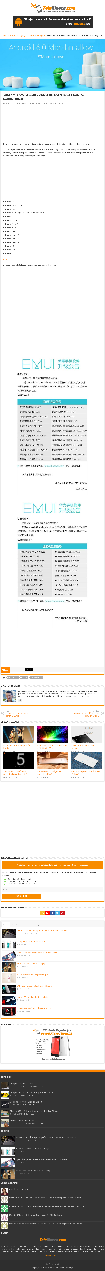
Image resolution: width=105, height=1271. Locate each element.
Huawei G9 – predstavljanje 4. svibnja (32, 997)
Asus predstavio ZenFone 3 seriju (31, 941)
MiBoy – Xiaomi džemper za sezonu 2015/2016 (86, 713)
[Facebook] (52, 913)
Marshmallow (37, 678)
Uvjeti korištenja (66, 1267)
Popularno (16, 925)
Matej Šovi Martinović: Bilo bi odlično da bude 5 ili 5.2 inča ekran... (35, 1215)
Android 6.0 (13, 678)
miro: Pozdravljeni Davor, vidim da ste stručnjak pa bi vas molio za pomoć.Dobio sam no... (46, 1223)
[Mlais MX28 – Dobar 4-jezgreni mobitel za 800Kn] (5, 1113)
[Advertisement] (52, 123)
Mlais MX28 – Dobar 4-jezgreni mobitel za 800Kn (34, 1111)
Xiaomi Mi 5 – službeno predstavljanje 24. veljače (15, 772)
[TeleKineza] (52, 7)
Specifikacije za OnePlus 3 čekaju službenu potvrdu (38, 952)
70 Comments (29, 1105)
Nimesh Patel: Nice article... (20, 1189)
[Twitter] (57, 913)
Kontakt (56, 1255)
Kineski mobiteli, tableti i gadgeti (14, 35)
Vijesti (31, 35)
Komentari (28, 925)
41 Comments (29, 1114)
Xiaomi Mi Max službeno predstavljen (32, 974)
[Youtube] (62, 913)
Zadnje (6, 925)
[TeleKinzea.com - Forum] (53, 21)
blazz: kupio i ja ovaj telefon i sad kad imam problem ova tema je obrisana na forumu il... (45, 1197)
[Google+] (47, 913)
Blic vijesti (41, 35)
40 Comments (38, 1123)
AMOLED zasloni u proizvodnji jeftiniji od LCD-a (52, 746)
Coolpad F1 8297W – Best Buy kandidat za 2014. (33, 1092)
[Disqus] (52, 821)
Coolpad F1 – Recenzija (21, 1083)
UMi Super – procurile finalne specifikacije (34, 986)
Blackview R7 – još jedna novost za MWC (49, 772)
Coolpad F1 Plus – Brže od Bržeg (26, 1101)
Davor (8, 103)
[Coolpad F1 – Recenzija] (5, 1085)
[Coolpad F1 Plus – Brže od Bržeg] (5, 1104)
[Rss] (42, 913)
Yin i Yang (44, 103)
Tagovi (39, 925)
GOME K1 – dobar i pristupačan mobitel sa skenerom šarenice (42, 930)
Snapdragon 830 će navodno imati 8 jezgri (34, 1008)
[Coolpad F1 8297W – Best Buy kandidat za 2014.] (5, 1095)
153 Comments (37, 1086)
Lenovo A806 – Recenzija (22, 1120)
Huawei (24, 678)
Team (48, 1255)
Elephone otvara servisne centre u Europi (17, 713)
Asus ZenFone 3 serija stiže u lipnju (31, 963)
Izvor (5, 259)
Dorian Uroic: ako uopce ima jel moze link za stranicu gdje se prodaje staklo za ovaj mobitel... (47, 1206)
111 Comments (30, 1095)
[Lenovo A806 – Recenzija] (5, 1123)
